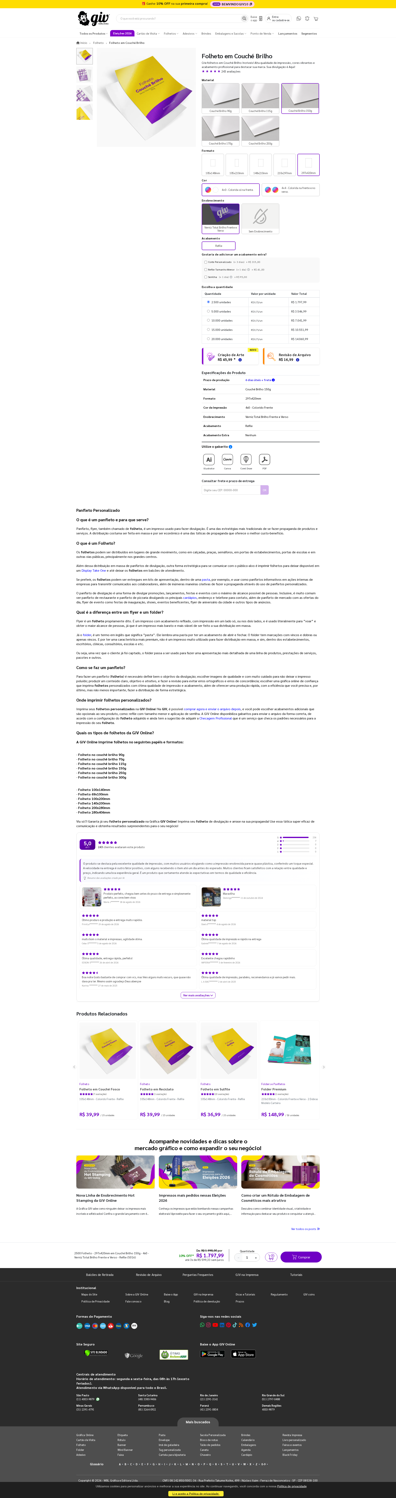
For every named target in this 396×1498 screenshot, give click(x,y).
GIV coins (309, 1294)
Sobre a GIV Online (136, 1294)
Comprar (304, 1257)
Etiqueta (123, 1435)
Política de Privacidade (95, 1301)
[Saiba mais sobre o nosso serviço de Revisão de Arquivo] (297, 359)
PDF (265, 468)
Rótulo (121, 1440)
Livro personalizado (294, 1440)
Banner (122, 1445)
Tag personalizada (170, 1449)
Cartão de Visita (85, 1440)
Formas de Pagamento (94, 1316)
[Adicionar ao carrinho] (271, 1257)
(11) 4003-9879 (85, 1399)
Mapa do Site (89, 1294)
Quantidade (247, 1251)
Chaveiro (205, 1454)
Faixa (121, 1454)
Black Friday (290, 1454)
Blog (167, 1301)
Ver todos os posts (304, 1229)
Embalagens (248, 1445)
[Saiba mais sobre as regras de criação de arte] (239, 359)
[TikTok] (235, 1324)
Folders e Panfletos (273, 1084)
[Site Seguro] (134, 1355)
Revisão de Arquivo (149, 1275)
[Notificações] (307, 18)
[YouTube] (215, 1324)
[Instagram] (208, 1324)
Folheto (84, 1084)
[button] (261, 71)
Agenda (246, 1449)
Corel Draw (246, 468)
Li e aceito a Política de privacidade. (195, 1493)
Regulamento (279, 1294)
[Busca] (244, 18)
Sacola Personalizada (213, 1435)
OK (264, 490)
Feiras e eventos (292, 1445)
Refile (218, 245)
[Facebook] (247, 1324)
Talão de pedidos (210, 1445)
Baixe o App (171, 1294)
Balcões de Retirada (99, 1275)
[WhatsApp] (299, 18)
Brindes (245, 1435)
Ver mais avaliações (196, 995)
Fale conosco (133, 1301)
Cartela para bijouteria (172, 1454)
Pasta (162, 1435)
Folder (80, 1449)
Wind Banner (125, 1449)
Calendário (248, 1440)
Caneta (204, 1449)
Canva (227, 468)
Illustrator (209, 468)
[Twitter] (254, 1324)
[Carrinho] (316, 18)
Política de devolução (207, 1301)
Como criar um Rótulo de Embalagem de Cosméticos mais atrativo (275, 1197)
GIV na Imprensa (247, 1275)
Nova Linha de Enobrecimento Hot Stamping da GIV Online (105, 1197)
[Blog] (241, 1324)
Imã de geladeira (169, 1445)
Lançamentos (290, 1449)
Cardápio (246, 1454)
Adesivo (80, 1454)
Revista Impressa (292, 1435)
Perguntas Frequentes (198, 1275)
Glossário (97, 1464)
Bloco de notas (209, 1440)
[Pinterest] (228, 1324)
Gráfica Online (84, 1435)
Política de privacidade (292, 1486)
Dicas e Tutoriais (245, 1294)
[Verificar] (96, 1353)
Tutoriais (296, 1275)
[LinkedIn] (222, 1324)
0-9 (263, 1464)
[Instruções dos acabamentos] (249, 269)
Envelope (164, 1440)
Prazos (240, 1301)
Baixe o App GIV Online (217, 1344)
